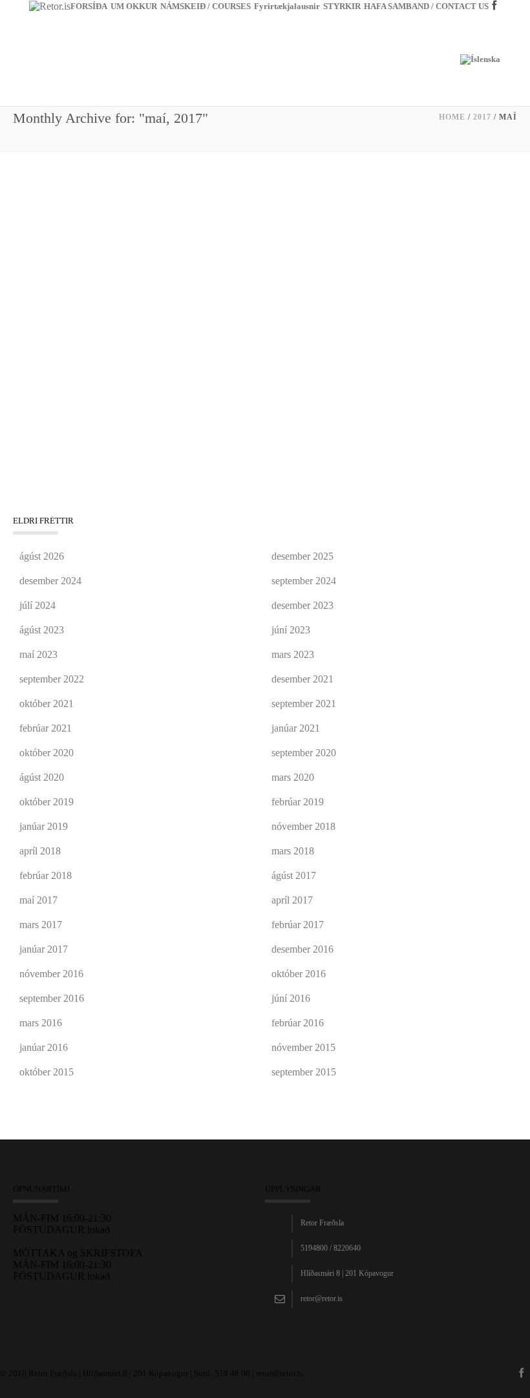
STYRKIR (342, 6)
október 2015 (46, 1071)
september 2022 (51, 678)
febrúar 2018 (45, 875)
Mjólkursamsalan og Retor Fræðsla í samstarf (145, 369)
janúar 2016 (43, 1047)
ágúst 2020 (41, 777)
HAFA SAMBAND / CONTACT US (426, 6)
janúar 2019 (43, 826)
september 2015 (303, 1071)
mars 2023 (292, 654)
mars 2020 (292, 777)
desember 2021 (302, 678)
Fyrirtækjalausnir (287, 6)
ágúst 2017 (293, 875)
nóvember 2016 (51, 973)
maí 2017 (38, 900)
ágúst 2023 (41, 629)
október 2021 (46, 703)
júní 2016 (290, 998)
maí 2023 (38, 654)
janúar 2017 (43, 949)
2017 (482, 117)
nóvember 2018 (303, 826)
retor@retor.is (322, 1298)
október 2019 (46, 801)
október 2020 (46, 752)
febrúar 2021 (45, 728)
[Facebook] (496, 26)
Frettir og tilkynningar (51, 229)
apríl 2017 (292, 900)
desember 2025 (302, 556)
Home (452, 117)
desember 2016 (302, 949)
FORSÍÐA (88, 6)
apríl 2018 (40, 850)
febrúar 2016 (297, 1022)
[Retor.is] (49, 5)
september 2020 (303, 752)
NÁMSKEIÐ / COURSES (205, 6)
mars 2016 (40, 1022)
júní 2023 (290, 629)
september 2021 (303, 703)
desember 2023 (302, 605)
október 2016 (298, 973)
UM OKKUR (134, 6)
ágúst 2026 (41, 556)
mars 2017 (40, 924)
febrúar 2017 (297, 924)
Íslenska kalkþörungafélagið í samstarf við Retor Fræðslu (177, 213)
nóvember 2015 (303, 1047)
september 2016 (51, 998)
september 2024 (303, 580)
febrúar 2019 (297, 801)
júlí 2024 (37, 605)
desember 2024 (50, 580)
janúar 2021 (295, 728)
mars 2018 (292, 850)
